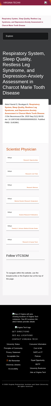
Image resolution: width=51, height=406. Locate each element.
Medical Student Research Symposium (26, 201)
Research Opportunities (31, 160)
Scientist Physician (21, 149)
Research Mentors (32, 187)
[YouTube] (26, 264)
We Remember (14, 361)
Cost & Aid (38, 348)
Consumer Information (37, 344)
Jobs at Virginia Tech (38, 372)
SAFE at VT (37, 352)
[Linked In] (22, 264)
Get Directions (21, 332)
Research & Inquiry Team (30, 242)
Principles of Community (13, 348)
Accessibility (13, 369)
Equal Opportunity (38, 360)
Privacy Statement (13, 352)
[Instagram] (17, 264)
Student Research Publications (28, 214)
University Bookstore (38, 368)
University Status (13, 344)
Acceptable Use (13, 356)
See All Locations (23, 335)
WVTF (37, 364)
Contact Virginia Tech (25, 339)
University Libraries (13, 365)
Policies (38, 356)
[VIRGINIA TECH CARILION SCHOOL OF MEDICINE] (20, 10)
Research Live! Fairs (32, 174)
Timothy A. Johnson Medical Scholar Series (25, 228)
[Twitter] (13, 264)
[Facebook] (8, 264)
